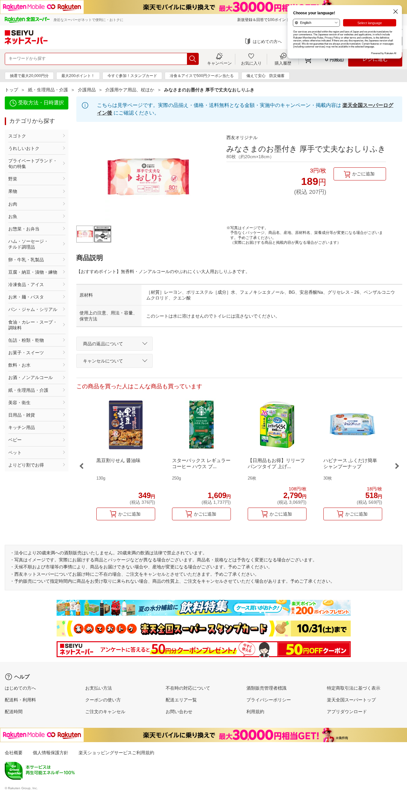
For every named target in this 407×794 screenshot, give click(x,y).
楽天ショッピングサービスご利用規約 (116, 752)
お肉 (12, 204)
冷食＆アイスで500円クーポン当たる (202, 76)
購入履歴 (283, 63)
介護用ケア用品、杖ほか (129, 89)
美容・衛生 (19, 402)
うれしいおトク (23, 148)
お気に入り (251, 63)
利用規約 (255, 711)
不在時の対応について (188, 688)
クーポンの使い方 (103, 699)
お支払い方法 (98, 688)
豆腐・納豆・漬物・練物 (32, 272)
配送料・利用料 (20, 699)
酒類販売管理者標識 (266, 688)
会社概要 (14, 752)
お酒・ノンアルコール (30, 377)
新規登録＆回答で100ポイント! (264, 20)
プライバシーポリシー (268, 699)
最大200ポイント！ (78, 76)
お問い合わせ (179, 711)
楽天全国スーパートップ (351, 699)
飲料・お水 (19, 365)
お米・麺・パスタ (26, 296)
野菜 (12, 178)
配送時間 (14, 711)
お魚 (12, 216)
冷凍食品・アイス (26, 284)
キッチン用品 (21, 427)
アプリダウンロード (347, 711)
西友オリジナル (242, 137)
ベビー (15, 439)
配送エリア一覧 (181, 699)
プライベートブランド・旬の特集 (32, 163)
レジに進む (375, 59)
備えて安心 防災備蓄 (265, 76)
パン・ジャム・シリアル (32, 309)
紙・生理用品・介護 (48, 89)
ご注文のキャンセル (105, 711)
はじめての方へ (267, 41)
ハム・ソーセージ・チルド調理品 (28, 244)
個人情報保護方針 (50, 752)
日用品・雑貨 (21, 415)
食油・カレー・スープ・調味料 (32, 325)
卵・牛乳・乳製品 (26, 259)
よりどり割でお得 (26, 464)
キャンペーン (219, 63)
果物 (12, 191)
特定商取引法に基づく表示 (353, 688)
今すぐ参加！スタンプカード (132, 76)
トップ (11, 89)
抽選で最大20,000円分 (29, 76)
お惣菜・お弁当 (23, 228)
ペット (15, 452)
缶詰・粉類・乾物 (26, 340)
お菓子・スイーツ (26, 352)
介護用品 (87, 89)
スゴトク (17, 135)
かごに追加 (363, 173)
